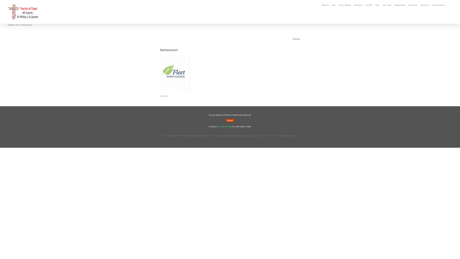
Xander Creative (291, 136)
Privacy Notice (270, 136)
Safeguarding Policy (256, 136)
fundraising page (225, 126)
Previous (296, 39)
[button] (448, 5)
